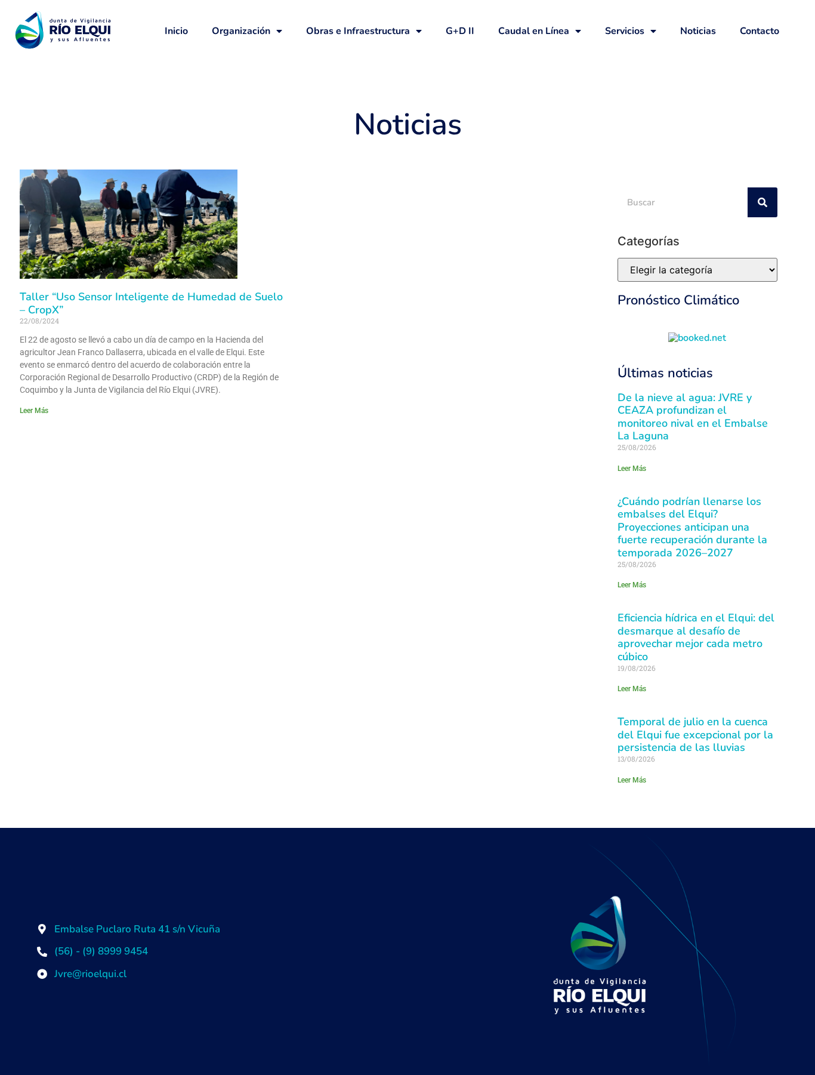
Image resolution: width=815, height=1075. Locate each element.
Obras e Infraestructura (358, 31)
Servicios (624, 31)
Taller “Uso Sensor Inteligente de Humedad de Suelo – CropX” (151, 303)
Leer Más (34, 410)
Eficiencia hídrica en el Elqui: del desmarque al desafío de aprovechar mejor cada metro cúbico (696, 637)
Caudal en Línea (533, 31)
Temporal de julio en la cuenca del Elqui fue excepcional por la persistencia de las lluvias (695, 734)
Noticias (698, 31)
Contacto (759, 31)
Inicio (176, 31)
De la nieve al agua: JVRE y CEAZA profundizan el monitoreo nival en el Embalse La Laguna (693, 416)
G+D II (460, 31)
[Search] (762, 202)
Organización (241, 31)
